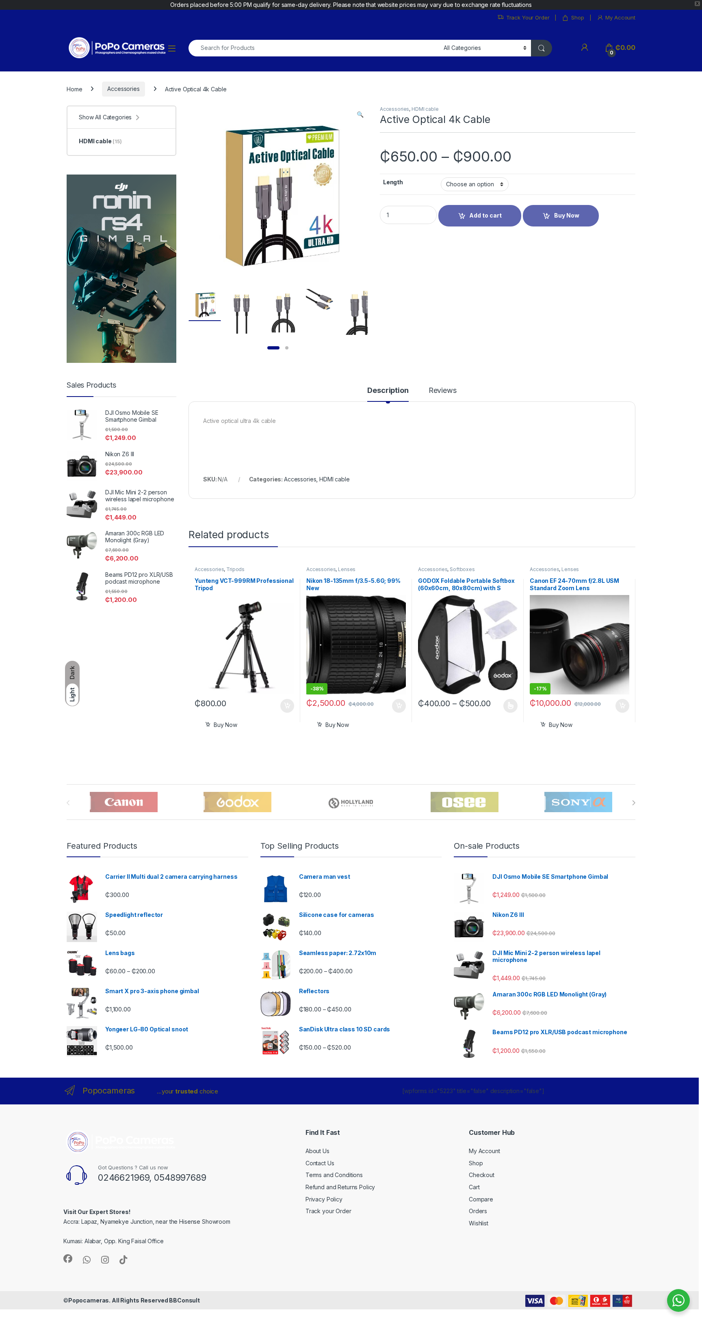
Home (74, 88)
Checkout (481, 1174)
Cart (474, 1187)
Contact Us (320, 1163)
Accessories (123, 88)
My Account (620, 17)
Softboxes (462, 569)
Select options (508, 706)
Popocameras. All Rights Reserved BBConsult (134, 1300)
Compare (481, 1199)
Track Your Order (528, 17)
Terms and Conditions (334, 1174)
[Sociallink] (67, 1258)
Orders (478, 1211)
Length (393, 182)
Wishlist (478, 1223)
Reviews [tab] (443, 391)
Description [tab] (387, 391)
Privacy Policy (324, 1199)
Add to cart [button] (287, 706)
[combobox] (313, 48)
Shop (577, 17)
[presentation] (633, 803)
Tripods (235, 569)
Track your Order (328, 1211)
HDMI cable (425, 109)
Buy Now (225, 724)
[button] (360, 114)
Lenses (346, 569)
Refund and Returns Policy (340, 1187)
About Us (317, 1150)
